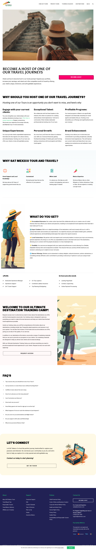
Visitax (27, 512)
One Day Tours (43, 4)
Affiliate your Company (8, 510)
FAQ (27, 502)
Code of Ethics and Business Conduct (59, 502)
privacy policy (60, 547)
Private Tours (55, 4)
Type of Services (30, 507)
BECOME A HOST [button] (76, 77)
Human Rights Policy (55, 510)
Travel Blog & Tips (7, 502)
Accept (71, 547)
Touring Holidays (67, 4)
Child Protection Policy (55, 499)
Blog (88, 4)
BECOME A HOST (83, 500)
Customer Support (30, 499)
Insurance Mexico (30, 515)
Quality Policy (53, 515)
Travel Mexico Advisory (8, 507)
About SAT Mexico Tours (9, 499)
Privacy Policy (53, 512)
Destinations (80, 4)
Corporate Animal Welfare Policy (58, 504)
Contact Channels (30, 504)
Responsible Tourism (8, 504)
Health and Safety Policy (56, 507)
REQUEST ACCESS (27, 353)
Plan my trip (29, 510)
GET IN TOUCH (32, 466)
